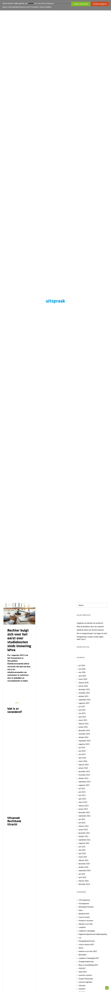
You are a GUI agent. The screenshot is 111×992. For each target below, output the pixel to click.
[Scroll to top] (107, 988)
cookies (31, 3)
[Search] (92, 605)
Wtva (17, 703)
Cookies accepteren (80, 4)
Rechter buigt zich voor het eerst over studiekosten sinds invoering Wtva (19, 640)
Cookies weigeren (100, 4)
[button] (19, 613)
